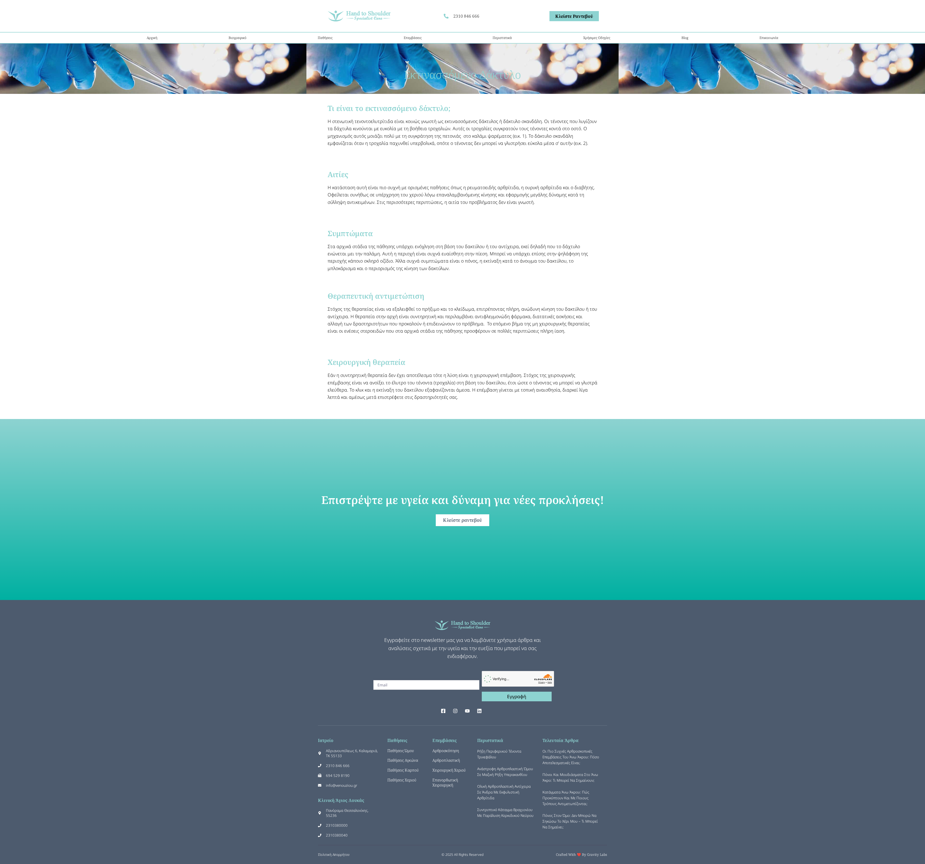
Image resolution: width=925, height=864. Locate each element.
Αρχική (152, 37)
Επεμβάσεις (413, 37)
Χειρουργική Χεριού (449, 770)
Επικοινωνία (769, 37)
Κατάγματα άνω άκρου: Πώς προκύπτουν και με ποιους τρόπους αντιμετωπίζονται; (565, 798)
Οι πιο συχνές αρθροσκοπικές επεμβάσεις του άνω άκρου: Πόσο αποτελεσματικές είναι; (570, 757)
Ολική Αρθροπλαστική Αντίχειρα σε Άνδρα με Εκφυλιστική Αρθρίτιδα (504, 792)
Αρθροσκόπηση (445, 750)
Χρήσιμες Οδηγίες (596, 37)
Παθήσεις (325, 37)
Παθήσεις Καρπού (403, 770)
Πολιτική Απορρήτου (334, 854)
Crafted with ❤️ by (571, 854)
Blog (684, 37)
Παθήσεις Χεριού (401, 780)
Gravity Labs (597, 854)
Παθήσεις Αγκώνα (402, 760)
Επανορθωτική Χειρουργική (445, 782)
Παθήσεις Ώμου (400, 750)
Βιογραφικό (237, 37)
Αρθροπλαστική (446, 760)
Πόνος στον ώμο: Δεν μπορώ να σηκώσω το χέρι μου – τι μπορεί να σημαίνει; (570, 821)
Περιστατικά (502, 37)
